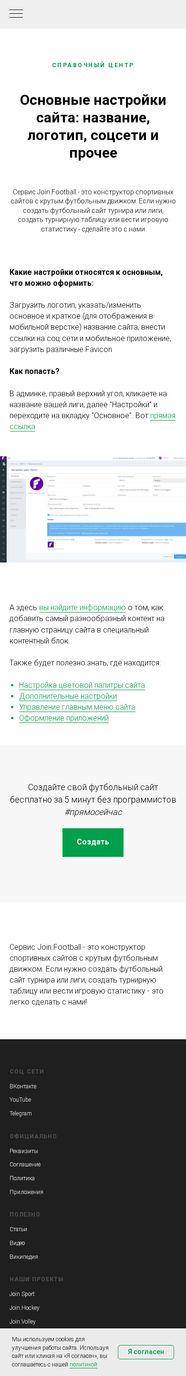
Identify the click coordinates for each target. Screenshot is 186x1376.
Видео (17, 1243)
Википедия (24, 1257)
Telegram (21, 1113)
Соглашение (25, 1164)
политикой (83, 1364)
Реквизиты (24, 1151)
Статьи (18, 1229)
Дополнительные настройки (68, 696)
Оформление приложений (64, 718)
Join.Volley (23, 1321)
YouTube (20, 1099)
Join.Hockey (25, 1308)
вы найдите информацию (82, 607)
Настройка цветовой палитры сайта (82, 685)
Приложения (26, 1192)
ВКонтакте (23, 1086)
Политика (22, 1178)
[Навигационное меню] (16, 14)
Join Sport (22, 1294)
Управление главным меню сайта (77, 707)
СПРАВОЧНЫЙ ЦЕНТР (93, 65)
